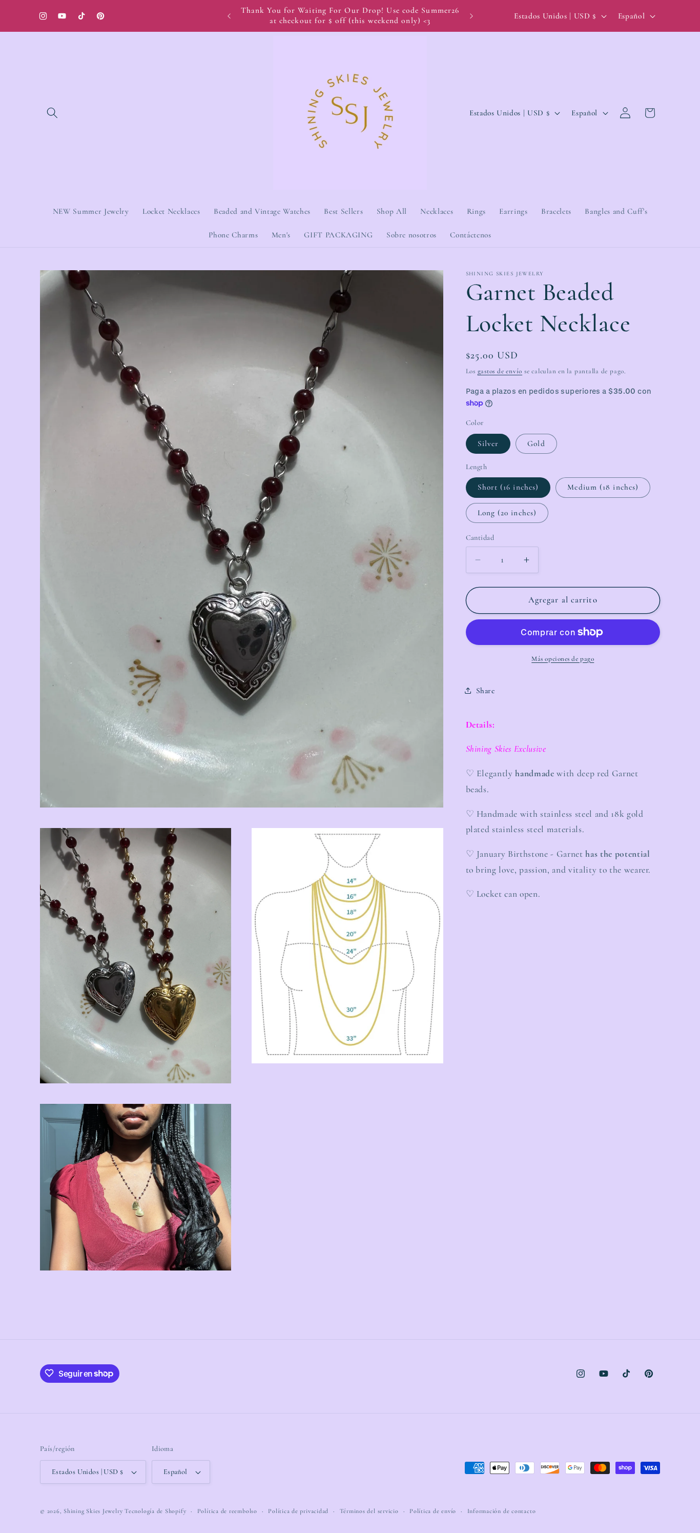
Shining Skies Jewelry (93, 1511)
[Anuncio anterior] (229, 16)
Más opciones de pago (562, 659)
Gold (536, 443)
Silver (488, 443)
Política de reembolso (227, 1511)
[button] (52, 112)
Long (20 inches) (507, 512)
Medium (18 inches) (603, 487)
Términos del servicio (369, 1511)
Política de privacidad (298, 1511)
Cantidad (480, 537)
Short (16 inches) (508, 487)
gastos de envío (500, 371)
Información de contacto (501, 1511)
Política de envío (432, 1511)
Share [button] (485, 690)
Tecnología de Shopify (155, 1511)
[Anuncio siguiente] (471, 16)
